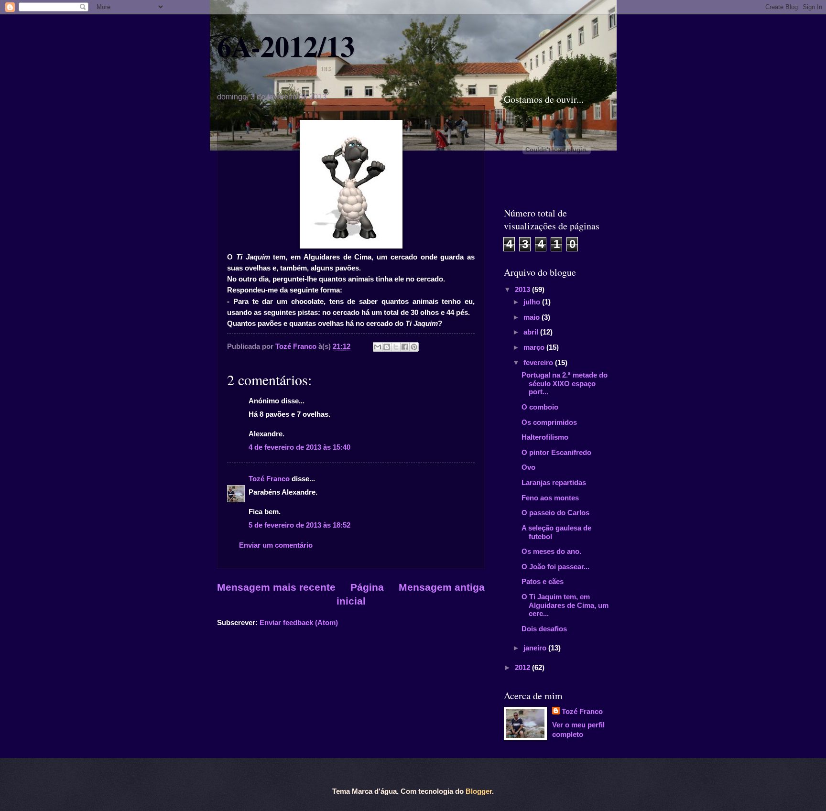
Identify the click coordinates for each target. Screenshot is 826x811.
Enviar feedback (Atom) (299, 623)
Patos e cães (543, 581)
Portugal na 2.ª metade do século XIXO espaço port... (565, 383)
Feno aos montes (550, 498)
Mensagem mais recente (276, 587)
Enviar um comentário (276, 545)
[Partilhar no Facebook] (405, 347)
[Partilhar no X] (396, 347)
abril (531, 332)
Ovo (528, 467)
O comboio (540, 407)
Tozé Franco (269, 479)
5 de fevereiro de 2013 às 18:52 (299, 525)
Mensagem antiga (442, 587)
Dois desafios (544, 629)
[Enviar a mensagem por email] (377, 347)
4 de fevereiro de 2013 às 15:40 (299, 447)
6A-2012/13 (286, 45)
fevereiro (539, 363)
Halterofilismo (545, 437)
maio (532, 317)
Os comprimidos (549, 422)
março (534, 347)
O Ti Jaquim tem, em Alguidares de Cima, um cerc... (565, 605)
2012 (523, 667)
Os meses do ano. (551, 551)
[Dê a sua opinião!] (386, 347)
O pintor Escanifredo (556, 452)
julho (532, 302)
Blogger (479, 791)
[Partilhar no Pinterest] (414, 347)
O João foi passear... (555, 567)
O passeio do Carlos (555, 513)
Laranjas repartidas (554, 483)
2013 (523, 289)
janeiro (535, 648)
